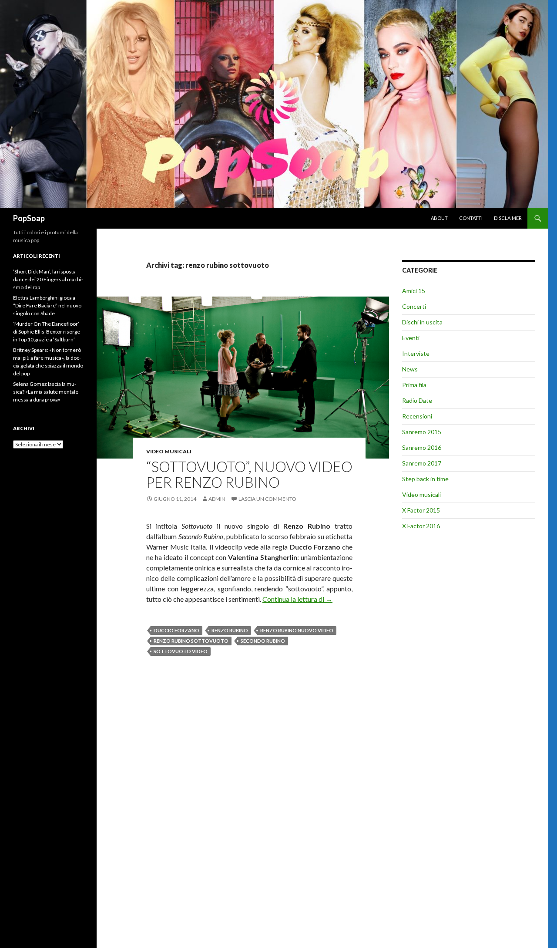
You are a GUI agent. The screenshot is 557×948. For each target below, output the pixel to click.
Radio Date (417, 400)
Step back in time (425, 478)
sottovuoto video (181, 651)
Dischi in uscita (422, 322)
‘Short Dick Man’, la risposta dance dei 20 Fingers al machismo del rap (48, 279)
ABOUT (439, 218)
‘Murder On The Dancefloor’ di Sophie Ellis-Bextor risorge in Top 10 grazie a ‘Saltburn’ (46, 331)
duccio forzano (176, 630)
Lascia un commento (267, 499)
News (410, 369)
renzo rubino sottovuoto (191, 641)
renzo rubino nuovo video (296, 630)
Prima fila (414, 384)
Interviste (415, 353)
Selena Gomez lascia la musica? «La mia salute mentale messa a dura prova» (45, 392)
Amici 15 (413, 290)
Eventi (410, 337)
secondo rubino (263, 641)
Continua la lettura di (297, 599)
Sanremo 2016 (421, 447)
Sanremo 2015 (421, 431)
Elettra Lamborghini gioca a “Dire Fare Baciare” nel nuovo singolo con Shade (47, 305)
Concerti (414, 306)
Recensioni (417, 416)
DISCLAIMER (508, 218)
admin (216, 499)
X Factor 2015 (421, 510)
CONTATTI (471, 218)
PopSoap (29, 218)
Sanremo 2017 (421, 463)
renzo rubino (229, 630)
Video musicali (168, 451)
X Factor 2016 (421, 526)
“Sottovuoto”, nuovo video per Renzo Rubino (249, 474)
